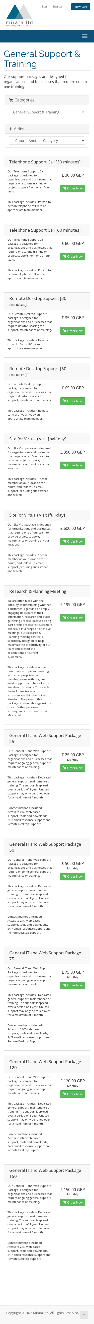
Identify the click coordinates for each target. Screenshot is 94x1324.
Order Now (74, 188)
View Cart (80, 6)
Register (58, 6)
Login (45, 6)
